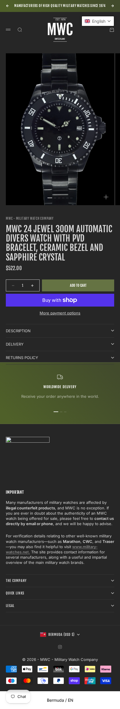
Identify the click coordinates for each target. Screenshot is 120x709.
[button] (98, 21)
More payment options (60, 313)
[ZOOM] (106, 197)
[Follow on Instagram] (60, 647)
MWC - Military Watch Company (30, 219)
